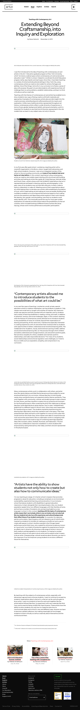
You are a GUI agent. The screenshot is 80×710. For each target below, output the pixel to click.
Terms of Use (6, 706)
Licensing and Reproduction (39, 706)
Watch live (31, 688)
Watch (26, 7)
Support (76, 1)
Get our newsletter (34, 693)
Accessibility (26, 706)
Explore (39, 7)
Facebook (31, 678)
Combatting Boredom (65, 657)
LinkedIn (30, 684)
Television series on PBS (35, 690)
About (43, 1)
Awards (4, 688)
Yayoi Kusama (33, 519)
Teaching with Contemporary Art (42, 641)
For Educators (49, 1)
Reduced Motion (7, 1)
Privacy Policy (16, 706)
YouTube (31, 686)
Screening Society (64, 1)
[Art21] (9, 7)
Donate (58, 676)
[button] (73, 7)
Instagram (31, 680)
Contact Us (58, 706)
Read (32, 7)
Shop (71, 1)
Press (51, 706)
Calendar (56, 1)
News (4, 686)
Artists (46, 7)
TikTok (30, 682)
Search (53, 7)
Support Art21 (6, 696)
